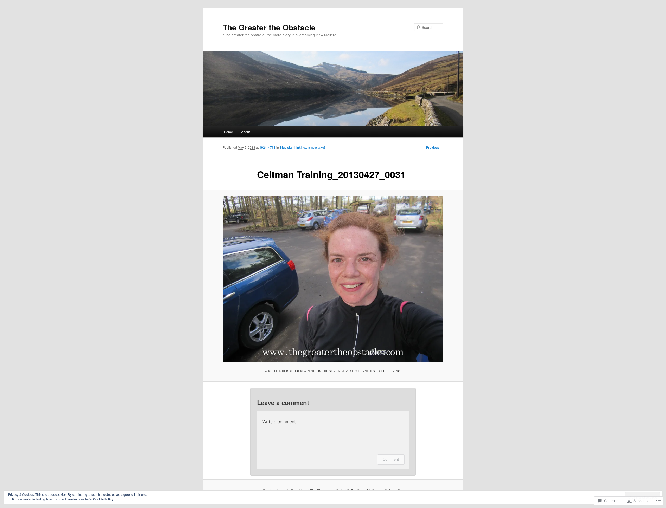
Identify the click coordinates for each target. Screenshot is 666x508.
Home (228, 131)
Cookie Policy (103, 499)
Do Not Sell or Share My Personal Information (369, 490)
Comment (391, 459)
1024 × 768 (267, 147)
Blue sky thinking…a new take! (302, 147)
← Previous (430, 147)
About (245, 131)
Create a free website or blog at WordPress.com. (299, 490)
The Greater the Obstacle (269, 27)
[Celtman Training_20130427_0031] (333, 279)
